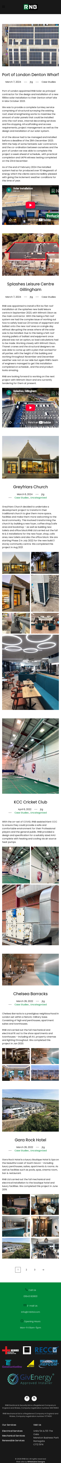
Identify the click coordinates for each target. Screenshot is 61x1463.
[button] (3, 7)
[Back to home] (30, 7)
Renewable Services (13, 1440)
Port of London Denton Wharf (30, 74)
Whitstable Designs (36, 1461)
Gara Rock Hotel (30, 1140)
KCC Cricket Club (30, 802)
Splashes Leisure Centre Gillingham (30, 286)
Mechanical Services (13, 1435)
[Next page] (43, 1270)
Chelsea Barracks (30, 994)
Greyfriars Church (30, 487)
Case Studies (49, 82)
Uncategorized (38, 497)
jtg (31, 82)
